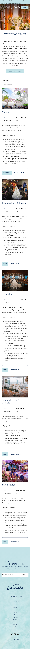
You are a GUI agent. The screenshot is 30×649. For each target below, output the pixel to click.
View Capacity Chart (15, 71)
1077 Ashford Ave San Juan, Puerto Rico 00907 (15, 595)
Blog (15, 615)
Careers (15, 612)
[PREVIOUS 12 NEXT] (15, 289)
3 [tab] (17, 106)
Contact (15, 607)
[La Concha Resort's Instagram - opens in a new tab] (15, 639)
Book (25, 7)
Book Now (6, 172)
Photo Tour (18, 172)
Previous (10, 106)
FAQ (15, 627)
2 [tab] (15, 106)
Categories (5, 80)
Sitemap (15, 624)
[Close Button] (29, 1)
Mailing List (15, 617)
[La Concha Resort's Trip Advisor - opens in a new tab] (17, 639)
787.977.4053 (15, 601)
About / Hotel (15, 610)
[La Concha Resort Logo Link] (15, 7)
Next (19, 106)
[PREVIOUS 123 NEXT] (15, 107)
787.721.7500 (15, 599)
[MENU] (3, 7)
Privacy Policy (15, 622)
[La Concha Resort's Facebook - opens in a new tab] (12, 639)
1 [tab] (12, 106)
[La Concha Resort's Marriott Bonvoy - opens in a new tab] (15, 634)
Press (15, 619)
